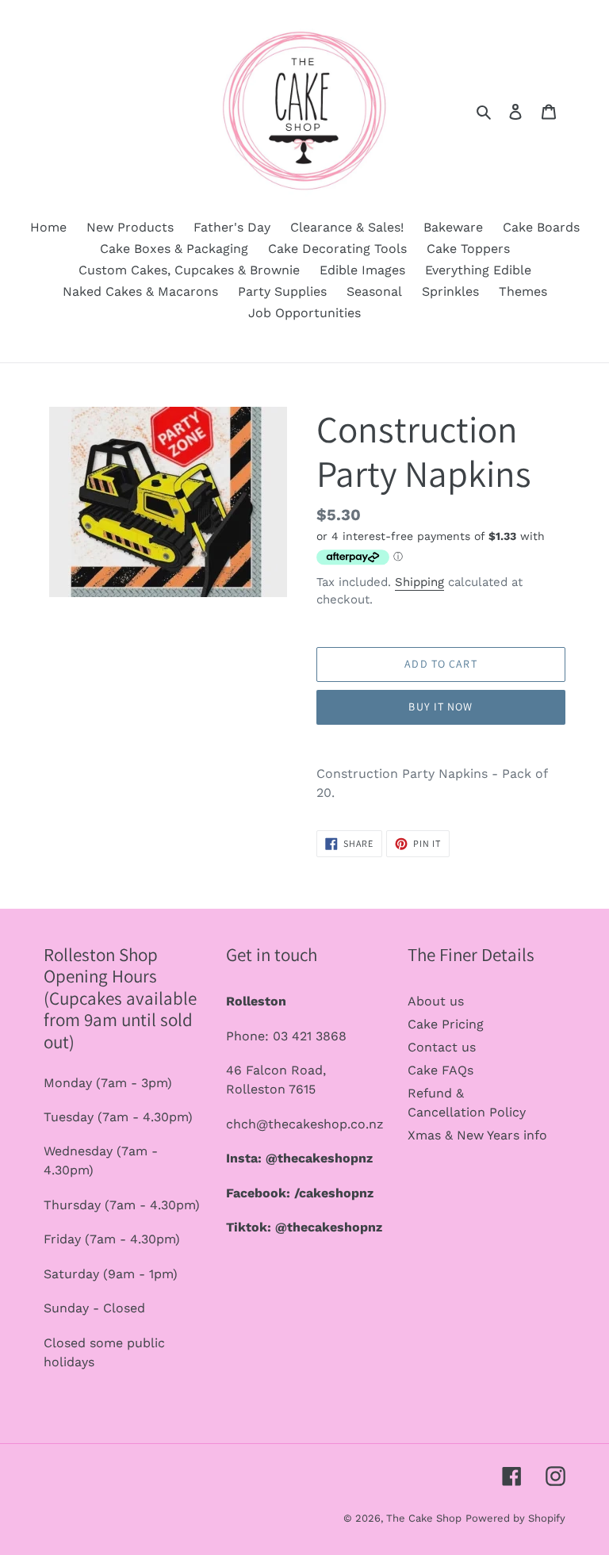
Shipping (419, 582)
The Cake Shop (424, 1518)
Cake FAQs (440, 1070)
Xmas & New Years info (477, 1135)
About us (436, 1001)
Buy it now (440, 706)
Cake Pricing (446, 1024)
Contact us (442, 1047)
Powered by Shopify (515, 1518)
